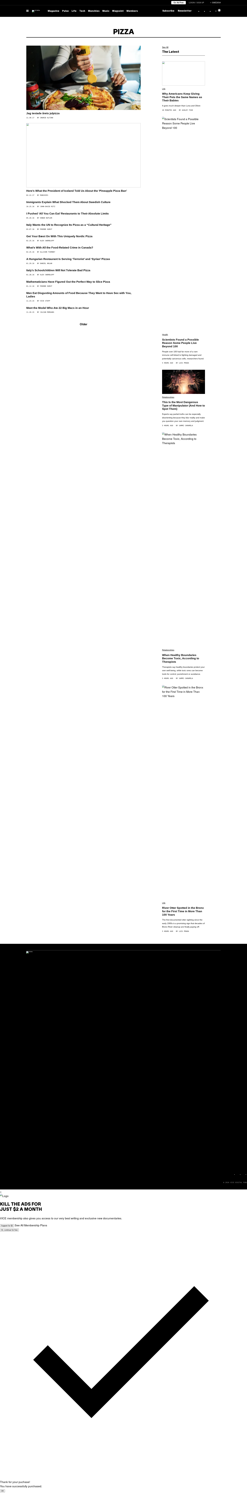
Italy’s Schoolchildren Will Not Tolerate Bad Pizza (58, 270)
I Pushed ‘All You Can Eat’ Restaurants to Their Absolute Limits (67, 213)
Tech (82, 11)
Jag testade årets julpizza (43, 113)
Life (74, 11)
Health (165, 334)
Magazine (53, 11)
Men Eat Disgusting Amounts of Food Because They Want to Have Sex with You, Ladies (78, 295)
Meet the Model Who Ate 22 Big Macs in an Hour (57, 307)
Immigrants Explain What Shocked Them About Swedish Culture (68, 202)
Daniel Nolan (46, 263)
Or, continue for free (9, 1230)
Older (83, 324)
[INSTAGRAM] (238, 1174)
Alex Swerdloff (47, 241)
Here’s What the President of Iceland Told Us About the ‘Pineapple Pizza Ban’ (76, 190)
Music (105, 11)
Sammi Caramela (186, 426)
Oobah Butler (46, 218)
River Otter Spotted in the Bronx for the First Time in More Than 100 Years (183, 911)
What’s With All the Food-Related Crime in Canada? (59, 247)
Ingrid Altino (46, 118)
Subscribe (168, 11)
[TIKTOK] (243, 1174)
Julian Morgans (47, 312)
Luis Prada (184, 363)
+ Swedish (215, 3)
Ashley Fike (187, 110)
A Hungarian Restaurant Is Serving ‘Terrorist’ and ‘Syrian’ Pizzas (68, 259)
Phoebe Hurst (46, 229)
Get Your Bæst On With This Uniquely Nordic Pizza (59, 236)
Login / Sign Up (196, 3)
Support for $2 (7, 1226)
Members (132, 11)
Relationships (168, 397)
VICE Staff (45, 301)
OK (2, 1491)
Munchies (93, 11)
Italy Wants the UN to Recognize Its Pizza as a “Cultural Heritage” (68, 224)
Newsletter (185, 11)
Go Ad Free (179, 3)
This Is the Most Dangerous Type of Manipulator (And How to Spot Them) (183, 405)
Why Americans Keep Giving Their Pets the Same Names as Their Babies (182, 97)
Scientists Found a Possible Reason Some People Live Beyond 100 (180, 343)
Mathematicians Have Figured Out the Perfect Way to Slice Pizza (68, 281)
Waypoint (118, 11)
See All (165, 47)
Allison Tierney (47, 252)
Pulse (65, 11)
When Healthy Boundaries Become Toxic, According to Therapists (180, 658)
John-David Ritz (47, 206)
